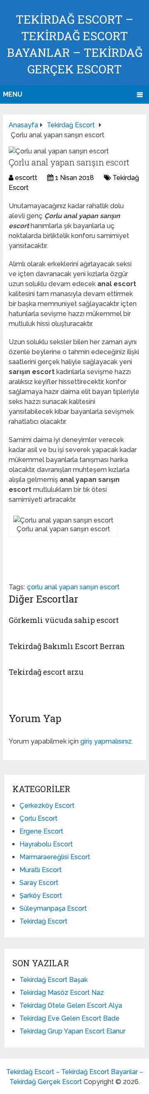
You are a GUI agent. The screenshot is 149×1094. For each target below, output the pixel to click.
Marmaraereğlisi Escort (54, 857)
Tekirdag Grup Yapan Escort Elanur (72, 1031)
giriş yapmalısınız (106, 741)
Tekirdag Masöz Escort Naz (61, 993)
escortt (26, 178)
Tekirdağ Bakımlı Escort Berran (67, 646)
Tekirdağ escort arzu (46, 672)
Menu (12, 94)
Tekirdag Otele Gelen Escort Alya (70, 1005)
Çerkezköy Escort (46, 806)
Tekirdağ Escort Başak (53, 980)
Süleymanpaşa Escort (53, 908)
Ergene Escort (41, 831)
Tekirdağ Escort (43, 921)
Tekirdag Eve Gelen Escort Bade (69, 1018)
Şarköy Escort (40, 896)
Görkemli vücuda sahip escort (64, 620)
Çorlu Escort (38, 818)
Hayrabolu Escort (46, 844)
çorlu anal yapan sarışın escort (73, 587)
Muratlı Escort (40, 870)
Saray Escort (38, 883)
